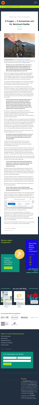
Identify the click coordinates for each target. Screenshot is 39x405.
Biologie (25, 382)
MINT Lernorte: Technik (28, 391)
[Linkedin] (30, 265)
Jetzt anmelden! (8, 267)
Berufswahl (35, 381)
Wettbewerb (30, 398)
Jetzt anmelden (7, 363)
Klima (34, 387)
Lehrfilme (22, 388)
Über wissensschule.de (6, 336)
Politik (22, 393)
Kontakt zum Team (5, 344)
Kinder (32, 387)
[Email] (30, 262)
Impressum (25, 205)
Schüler (32, 393)
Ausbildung (27, 381)
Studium (32, 395)
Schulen (28, 393)
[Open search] (37, 2)
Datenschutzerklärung (20, 205)
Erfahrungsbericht (31, 384)
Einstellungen (27, 203)
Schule (24, 393)
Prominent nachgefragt (12, 228)
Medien (31, 388)
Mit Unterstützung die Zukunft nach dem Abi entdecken (20, 304)
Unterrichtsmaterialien (24, 398)
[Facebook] (30, 260)
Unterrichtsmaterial (32, 397)
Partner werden (4, 338)
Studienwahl (28, 395)
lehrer (36, 387)
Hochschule (35, 385)
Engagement (25, 384)
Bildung (22, 382)
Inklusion (25, 387)
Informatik (22, 387)
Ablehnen (19, 203)
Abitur (22, 381)
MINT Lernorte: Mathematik (27, 390)
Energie (22, 384)
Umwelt (22, 397)
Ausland (32, 381)
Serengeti (24, 62)
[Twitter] (30, 257)
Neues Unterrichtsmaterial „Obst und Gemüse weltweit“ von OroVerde (8, 304)
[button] (30, 199)
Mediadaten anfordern (5, 340)
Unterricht (27, 397)
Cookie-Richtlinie (14, 205)
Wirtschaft (34, 398)
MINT (22, 390)
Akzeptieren (12, 203)
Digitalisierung (33, 382)
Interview (29, 387)
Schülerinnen (23, 395)
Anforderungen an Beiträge (6, 342)
